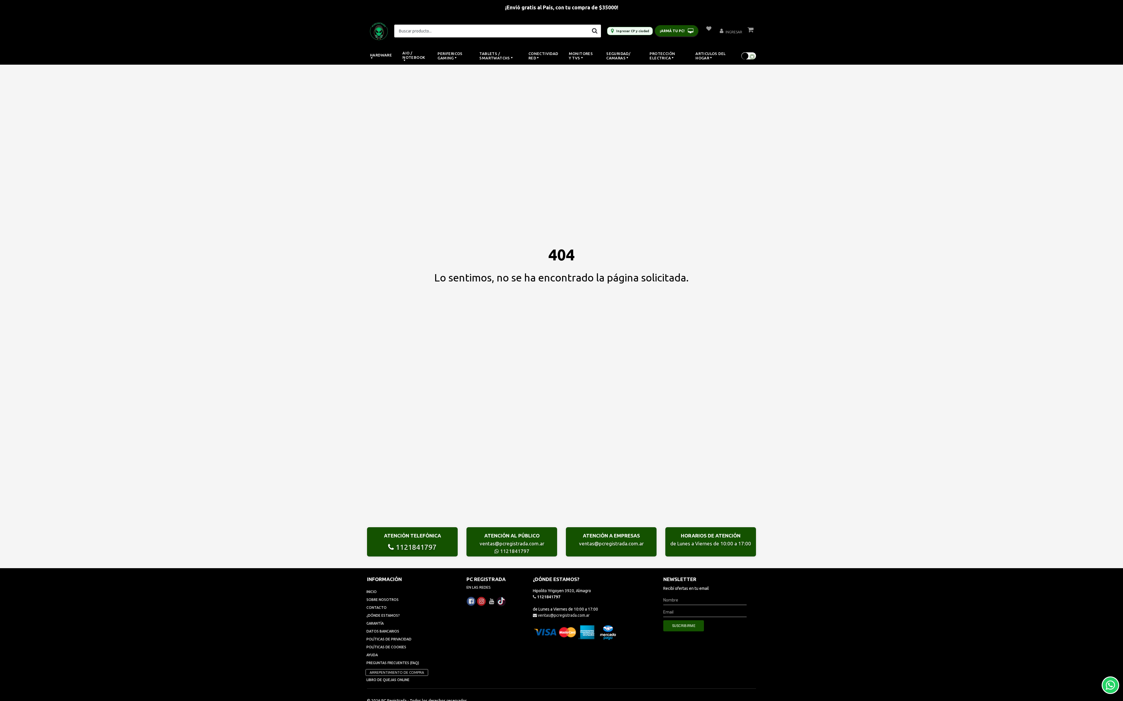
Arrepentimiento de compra (397, 672)
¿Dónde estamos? (383, 615)
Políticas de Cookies (386, 647)
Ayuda (372, 655)
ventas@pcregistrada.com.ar (512, 543)
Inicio (371, 592)
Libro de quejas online (387, 680)
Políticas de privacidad (388, 639)
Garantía (375, 623)
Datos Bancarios (382, 631)
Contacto (376, 607)
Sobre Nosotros (382, 600)
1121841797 (415, 547)
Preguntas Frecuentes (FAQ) (392, 663)
